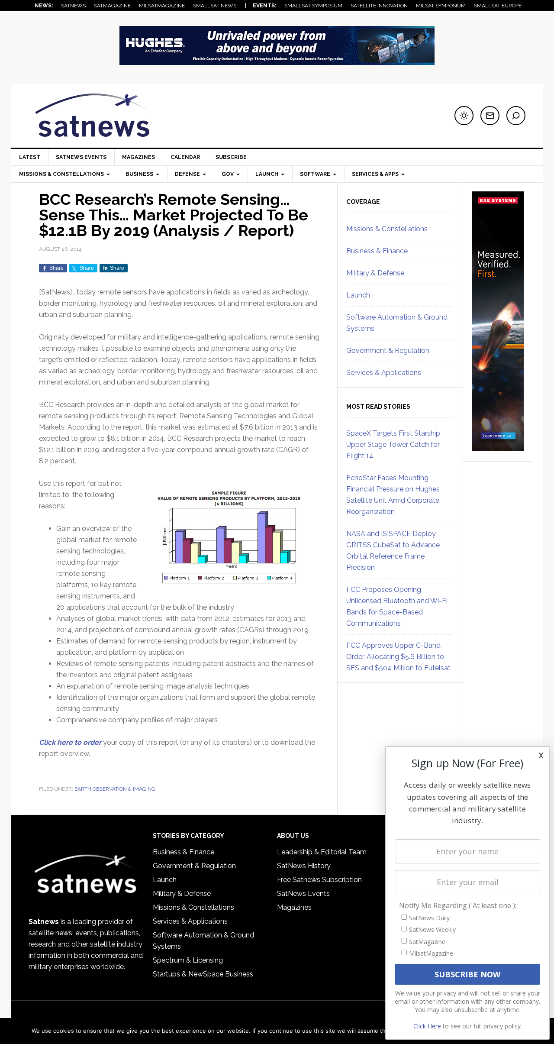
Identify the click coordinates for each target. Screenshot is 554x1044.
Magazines (138, 157)
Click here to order (70, 742)
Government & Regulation (387, 350)
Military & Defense (375, 273)
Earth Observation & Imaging (114, 789)
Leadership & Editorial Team (322, 852)
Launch (358, 295)
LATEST (29, 157)
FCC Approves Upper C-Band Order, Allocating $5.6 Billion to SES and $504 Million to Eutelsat (398, 656)
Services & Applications (383, 372)
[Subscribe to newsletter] (489, 115)
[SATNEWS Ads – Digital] (277, 61)
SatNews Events (81, 157)
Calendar (185, 157)
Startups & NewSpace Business (203, 974)
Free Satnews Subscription (319, 880)
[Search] (515, 115)
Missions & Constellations (387, 229)
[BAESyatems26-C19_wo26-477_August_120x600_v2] (498, 447)
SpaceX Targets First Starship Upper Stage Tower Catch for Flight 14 (393, 444)
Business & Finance (377, 251)
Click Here (427, 1026)
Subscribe (231, 157)
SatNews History (304, 866)
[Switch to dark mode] (463, 115)
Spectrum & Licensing (188, 960)
